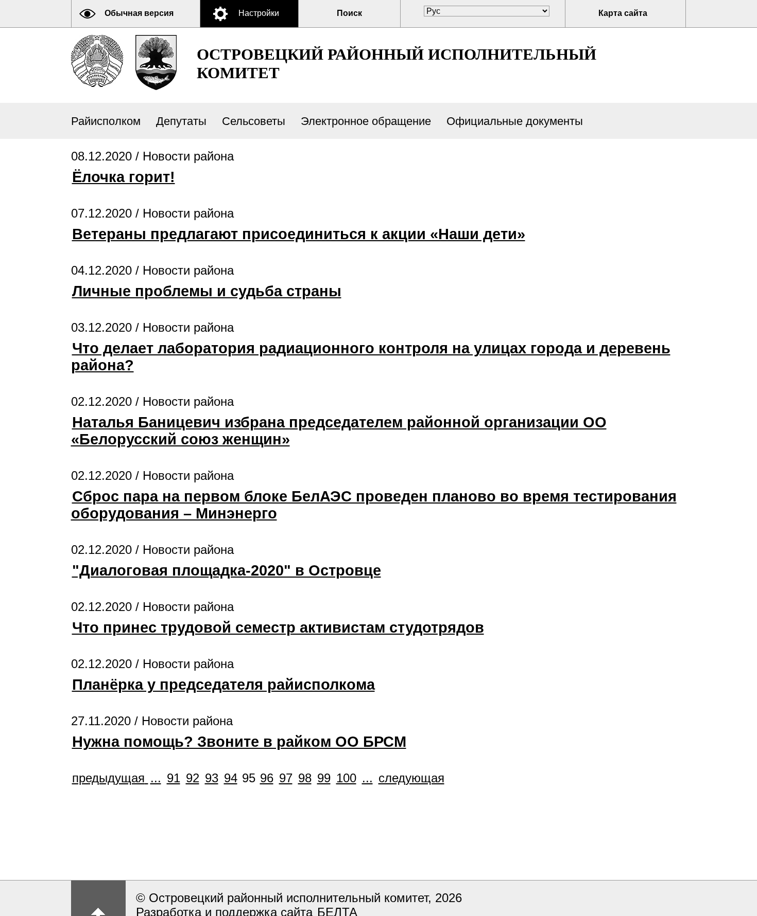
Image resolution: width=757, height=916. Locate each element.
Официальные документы (514, 121)
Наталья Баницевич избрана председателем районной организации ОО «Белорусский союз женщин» (339, 430)
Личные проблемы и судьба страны (206, 291)
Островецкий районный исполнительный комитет (396, 63)
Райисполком (106, 121)
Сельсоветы (253, 121)
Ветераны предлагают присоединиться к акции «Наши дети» (298, 234)
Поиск (349, 13)
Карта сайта (622, 13)
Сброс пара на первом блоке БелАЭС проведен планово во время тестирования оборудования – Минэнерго (374, 505)
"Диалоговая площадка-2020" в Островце (226, 570)
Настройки (258, 13)
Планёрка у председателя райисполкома (223, 684)
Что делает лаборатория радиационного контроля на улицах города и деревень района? (370, 356)
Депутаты (181, 121)
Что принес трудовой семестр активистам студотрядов (278, 627)
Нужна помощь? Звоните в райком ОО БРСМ (239, 741)
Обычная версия (139, 13)
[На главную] (97, 61)
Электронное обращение (366, 121)
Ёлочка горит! (123, 177)
